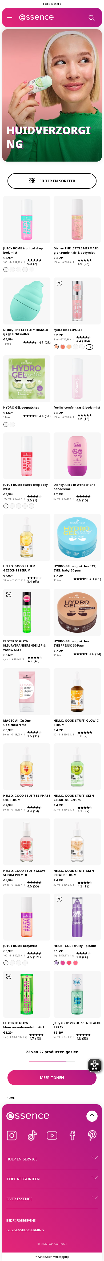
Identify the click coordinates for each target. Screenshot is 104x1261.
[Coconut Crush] (25, 269)
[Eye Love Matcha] (6, 424)
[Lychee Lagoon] (18, 962)
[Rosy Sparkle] (62, 346)
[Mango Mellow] (31, 269)
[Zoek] (91, 17)
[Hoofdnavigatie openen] (9, 17)
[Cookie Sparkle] (69, 346)
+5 (89, 347)
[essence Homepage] (36, 17)
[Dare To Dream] (12, 424)
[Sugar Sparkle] (56, 346)
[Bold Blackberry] (62, 962)
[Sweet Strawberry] (75, 962)
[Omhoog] (92, 1116)
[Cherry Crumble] (6, 506)
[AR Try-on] (59, 283)
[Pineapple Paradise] (18, 269)
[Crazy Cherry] (69, 962)
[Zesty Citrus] (25, 962)
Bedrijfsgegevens (21, 1220)
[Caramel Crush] (12, 962)
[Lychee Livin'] (6, 269)
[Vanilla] (6, 962)
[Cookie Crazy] (25, 506)
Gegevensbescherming (25, 1230)
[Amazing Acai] (56, 962)
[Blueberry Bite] (18, 506)
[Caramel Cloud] (12, 506)
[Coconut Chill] (31, 506)
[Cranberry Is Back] (75, 346)
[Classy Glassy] (82, 346)
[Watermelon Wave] (12, 269)
